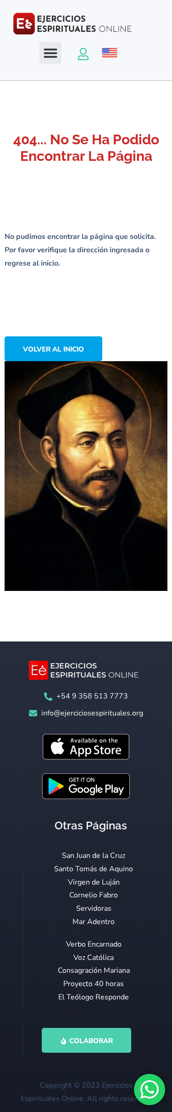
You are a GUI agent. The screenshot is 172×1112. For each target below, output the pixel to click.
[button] (50, 53)
